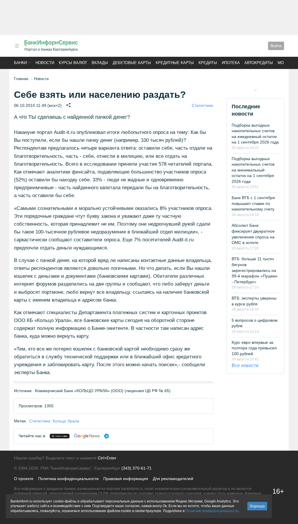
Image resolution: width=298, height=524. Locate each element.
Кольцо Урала (66, 421)
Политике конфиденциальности (211, 511)
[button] (17, 46)
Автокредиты (258, 63)
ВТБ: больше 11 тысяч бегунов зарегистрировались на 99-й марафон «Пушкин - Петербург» (254, 270)
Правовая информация (125, 478)
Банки (20, 63)
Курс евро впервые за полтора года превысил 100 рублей (254, 348)
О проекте (23, 478)
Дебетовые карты (132, 63)
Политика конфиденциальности (68, 478)
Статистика (202, 105)
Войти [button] (276, 45)
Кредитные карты (175, 63)
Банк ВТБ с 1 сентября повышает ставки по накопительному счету (253, 203)
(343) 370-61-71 (136, 468)
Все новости (245, 365)
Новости (45, 63)
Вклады (100, 63)
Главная (21, 79)
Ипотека (231, 63)
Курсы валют (73, 63)
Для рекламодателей (173, 478)
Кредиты (207, 63)
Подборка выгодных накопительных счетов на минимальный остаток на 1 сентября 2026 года (253, 170)
